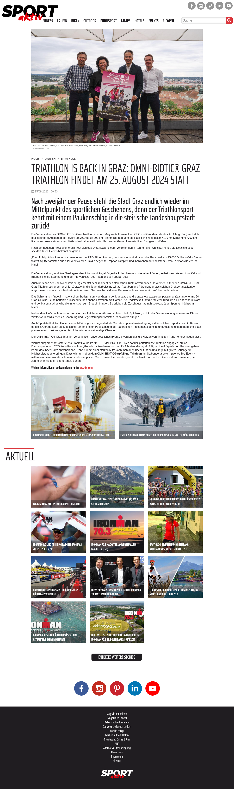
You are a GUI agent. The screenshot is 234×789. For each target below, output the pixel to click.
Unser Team (117, 752)
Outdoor (89, 21)
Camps (125, 21)
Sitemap (117, 760)
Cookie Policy (117, 730)
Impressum (117, 756)
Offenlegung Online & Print (117, 739)
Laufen (62, 21)
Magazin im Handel (117, 718)
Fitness (47, 21)
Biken (75, 21)
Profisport (108, 21)
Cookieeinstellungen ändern (117, 726)
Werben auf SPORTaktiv (117, 735)
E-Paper (168, 21)
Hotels (139, 21)
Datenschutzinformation (117, 722)
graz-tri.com (86, 367)
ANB (117, 743)
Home (35, 158)
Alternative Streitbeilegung (117, 748)
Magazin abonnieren (117, 713)
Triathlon (68, 158)
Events (154, 21)
